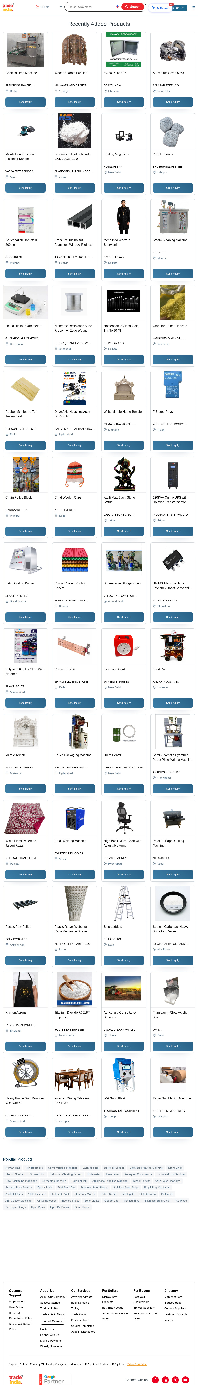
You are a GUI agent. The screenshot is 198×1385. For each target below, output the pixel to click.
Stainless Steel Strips (126, 1187)
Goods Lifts (111, 1200)
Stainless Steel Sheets (94, 1187)
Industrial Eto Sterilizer (171, 1174)
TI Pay (75, 1308)
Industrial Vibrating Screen (66, 1174)
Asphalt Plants (14, 1194)
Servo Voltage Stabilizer (62, 1167)
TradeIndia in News (52, 1314)
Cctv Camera (148, 1194)
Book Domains (80, 1302)
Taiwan (34, 1364)
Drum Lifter (175, 1167)
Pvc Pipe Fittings (15, 1207)
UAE (86, 1364)
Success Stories (50, 1302)
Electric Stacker (14, 1174)
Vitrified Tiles (131, 1200)
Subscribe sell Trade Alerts (145, 1316)
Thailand (46, 1364)
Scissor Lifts (37, 1174)
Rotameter (94, 1174)
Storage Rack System (18, 1187)
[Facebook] (155, 1380)
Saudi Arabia (100, 1364)
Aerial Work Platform (167, 1180)
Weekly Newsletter (51, 1346)
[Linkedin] (165, 1380)
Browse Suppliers (144, 1307)
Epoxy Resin (45, 1187)
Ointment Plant (60, 1194)
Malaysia (60, 1364)
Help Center (16, 1301)
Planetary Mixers (84, 1194)
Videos (168, 1320)
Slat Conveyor (36, 1194)
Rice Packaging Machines (21, 1180)
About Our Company (52, 1296)
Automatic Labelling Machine (110, 1180)
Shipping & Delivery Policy (21, 1326)
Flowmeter (112, 1174)
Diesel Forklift (141, 1180)
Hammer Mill (79, 1180)
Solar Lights (91, 1200)
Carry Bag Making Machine (146, 1167)
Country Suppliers (175, 1308)
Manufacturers (173, 1296)
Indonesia (75, 1364)
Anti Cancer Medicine (18, 1200)
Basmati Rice (91, 1167)
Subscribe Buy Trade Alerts (115, 1316)
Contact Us (47, 1328)
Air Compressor (46, 1200)
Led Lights (128, 1194)
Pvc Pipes (181, 1200)
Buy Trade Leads (112, 1307)
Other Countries (137, 1364)
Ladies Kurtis (108, 1194)
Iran (121, 1364)
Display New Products (109, 1299)
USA (113, 1364)
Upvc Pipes (38, 1207)
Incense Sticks (70, 1200)
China (23, 1364)
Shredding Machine (54, 1180)
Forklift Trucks (34, 1167)
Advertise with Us (81, 1296)
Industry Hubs (172, 1302)
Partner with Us (49, 1334)
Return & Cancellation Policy (20, 1316)
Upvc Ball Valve (59, 1207)
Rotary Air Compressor (138, 1174)
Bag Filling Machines (157, 1187)
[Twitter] (175, 1380)
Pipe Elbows (81, 1207)
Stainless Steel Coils (157, 1200)
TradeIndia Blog (50, 1308)
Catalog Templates (82, 1325)
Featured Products (175, 1314)
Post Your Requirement (141, 1299)
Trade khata (78, 1314)
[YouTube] (185, 1380)
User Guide (16, 1307)
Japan (13, 1364)
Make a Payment (50, 1340)
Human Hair (12, 1167)
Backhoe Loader (114, 1167)
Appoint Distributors (83, 1331)
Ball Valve (167, 1194)
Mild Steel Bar (66, 1187)
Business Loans (80, 1320)
